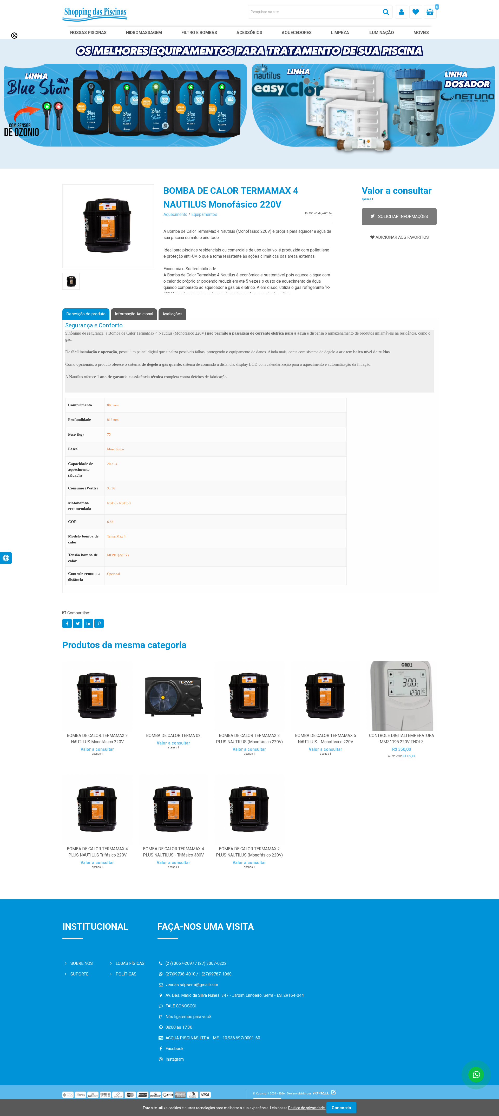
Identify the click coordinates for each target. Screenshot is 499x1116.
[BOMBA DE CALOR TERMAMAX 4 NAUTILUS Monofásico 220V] (108, 226)
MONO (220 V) (118, 555)
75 (109, 434)
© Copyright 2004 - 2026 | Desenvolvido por (282, 1093)
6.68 (110, 522)
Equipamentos (204, 214)
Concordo (341, 1107)
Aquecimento (175, 214)
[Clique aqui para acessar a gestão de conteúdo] (333, 1093)
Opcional (113, 574)
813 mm (113, 420)
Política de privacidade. (307, 1108)
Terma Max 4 (116, 536)
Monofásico (115, 449)
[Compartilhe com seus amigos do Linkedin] (89, 623)
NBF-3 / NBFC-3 (119, 503)
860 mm (113, 405)
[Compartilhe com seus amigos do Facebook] (67, 623)
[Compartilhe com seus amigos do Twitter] (78, 623)
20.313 (112, 464)
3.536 (111, 488)
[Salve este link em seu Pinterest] (99, 623)
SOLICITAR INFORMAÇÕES (402, 216)
